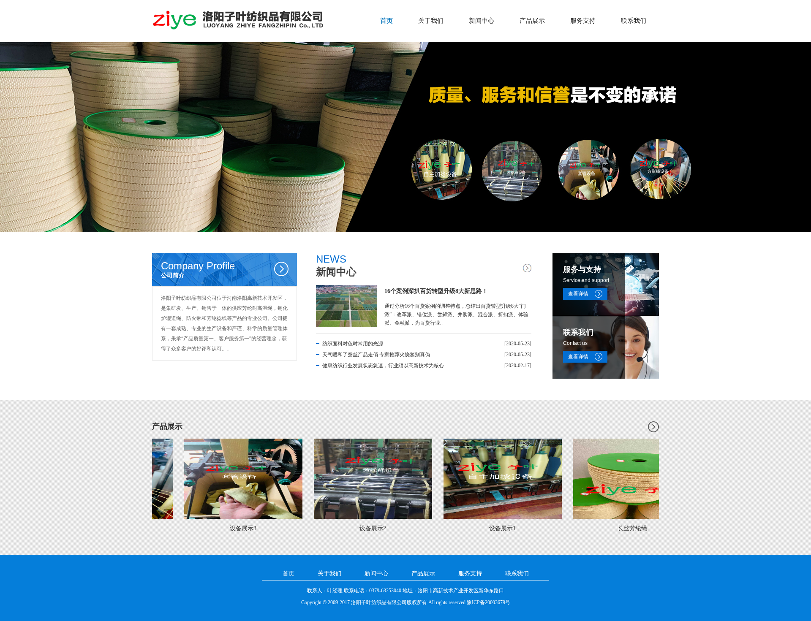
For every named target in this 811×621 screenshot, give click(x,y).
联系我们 (633, 20)
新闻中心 (481, 20)
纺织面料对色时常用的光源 (352, 344)
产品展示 (532, 20)
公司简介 (198, 269)
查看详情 (578, 294)
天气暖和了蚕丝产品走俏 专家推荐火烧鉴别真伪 (376, 355)
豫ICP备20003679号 (488, 602)
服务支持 (583, 20)
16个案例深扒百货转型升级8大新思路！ (436, 291)
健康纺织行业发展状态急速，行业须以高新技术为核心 (383, 366)
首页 (386, 20)
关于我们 (431, 20)
